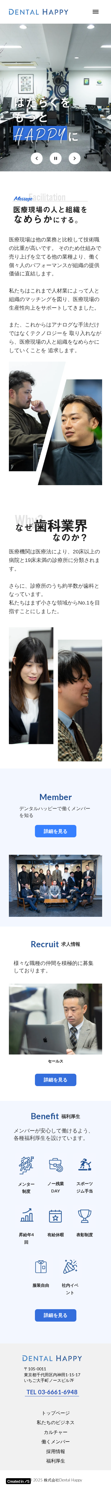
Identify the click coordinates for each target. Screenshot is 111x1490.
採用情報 (55, 1451)
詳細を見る (55, 831)
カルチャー (55, 1432)
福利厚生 (55, 1460)
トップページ (55, 1413)
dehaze (95, 11)
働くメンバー (55, 1441)
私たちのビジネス (56, 1422)
